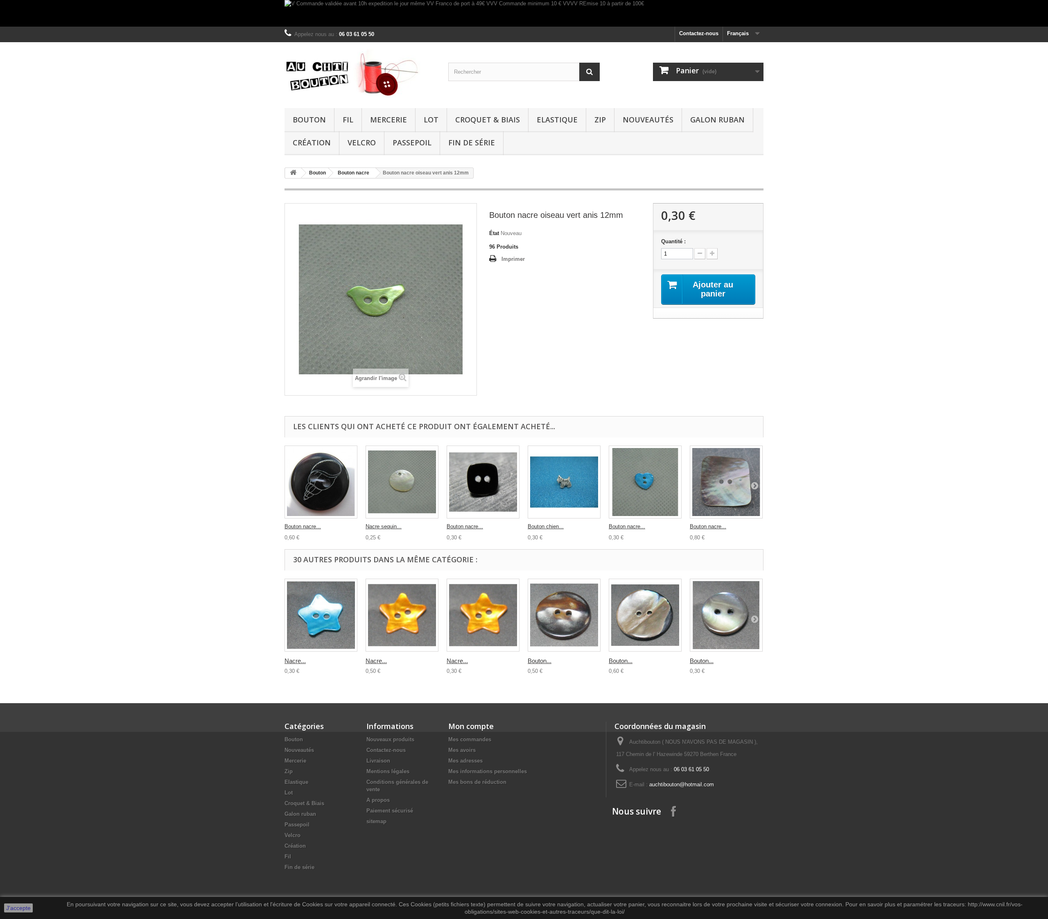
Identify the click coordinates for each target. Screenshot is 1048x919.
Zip (600, 119)
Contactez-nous (698, 33)
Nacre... (295, 660)
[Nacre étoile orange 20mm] (402, 615)
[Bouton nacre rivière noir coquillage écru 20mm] (321, 482)
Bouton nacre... (303, 526)
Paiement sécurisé (389, 811)
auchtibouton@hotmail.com (681, 784)
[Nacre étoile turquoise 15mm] (321, 615)
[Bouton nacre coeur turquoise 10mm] (645, 482)
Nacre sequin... (384, 526)
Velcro (362, 142)
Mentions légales (387, 771)
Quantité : (673, 241)
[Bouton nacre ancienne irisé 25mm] (645, 615)
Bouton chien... (546, 526)
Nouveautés (648, 119)
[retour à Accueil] (293, 173)
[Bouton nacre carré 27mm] (726, 482)
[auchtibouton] (360, 73)
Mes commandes (469, 739)
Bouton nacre (353, 173)
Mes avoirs (462, 750)
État (494, 233)
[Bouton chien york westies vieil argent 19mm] (564, 482)
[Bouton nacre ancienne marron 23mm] (564, 615)
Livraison (378, 761)
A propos (378, 800)
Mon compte (471, 726)
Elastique (557, 119)
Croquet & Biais (487, 119)
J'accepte (18, 908)
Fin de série (471, 142)
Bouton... (539, 660)
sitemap (376, 821)
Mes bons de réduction (477, 782)
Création (312, 142)
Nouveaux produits (390, 739)
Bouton (309, 119)
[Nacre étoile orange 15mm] (483, 615)
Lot (431, 119)
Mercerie (388, 119)
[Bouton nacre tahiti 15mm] (726, 615)
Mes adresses (465, 761)
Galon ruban (717, 119)
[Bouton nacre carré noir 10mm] (483, 482)
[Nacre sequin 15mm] (402, 482)
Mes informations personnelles (487, 771)
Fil (348, 119)
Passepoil (412, 142)
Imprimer (513, 259)
